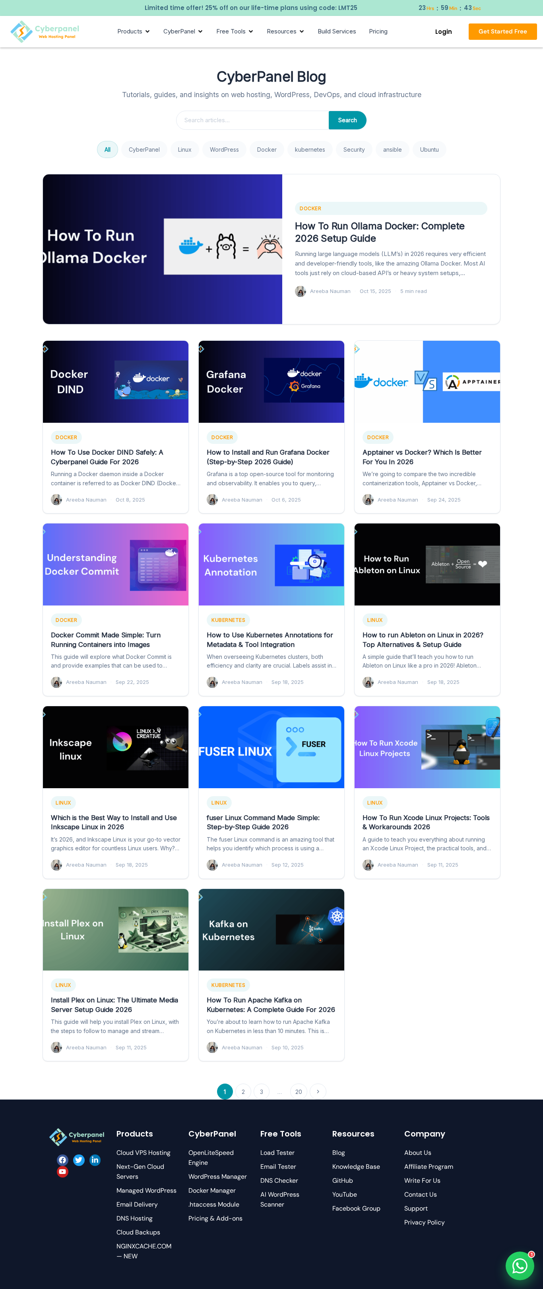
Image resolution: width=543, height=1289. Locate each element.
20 (298, 1091)
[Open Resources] (302, 31)
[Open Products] (147, 31)
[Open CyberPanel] (200, 31)
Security (354, 149)
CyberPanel (144, 149)
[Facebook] (62, 1160)
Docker (267, 149)
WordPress (224, 149)
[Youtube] (62, 1172)
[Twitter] (79, 1160)
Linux (185, 149)
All (108, 149)
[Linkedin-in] (95, 1160)
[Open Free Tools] (251, 31)
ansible (392, 149)
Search (347, 120)
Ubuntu (429, 149)
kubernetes (310, 149)
